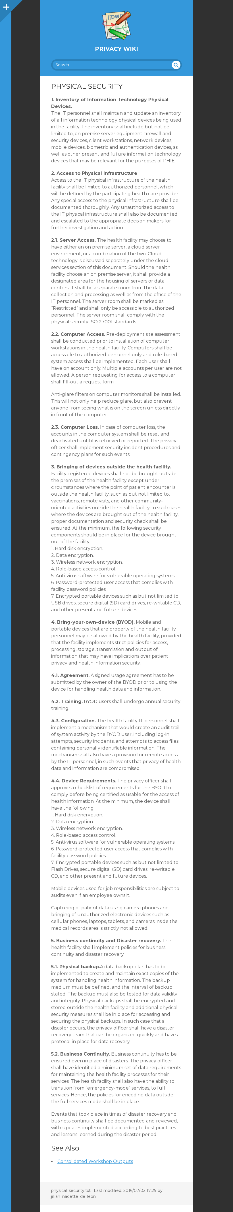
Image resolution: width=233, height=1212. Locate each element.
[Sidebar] (5, 5)
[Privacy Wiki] (116, 25)
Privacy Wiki (116, 48)
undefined (176, 65)
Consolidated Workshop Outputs (95, 1161)
